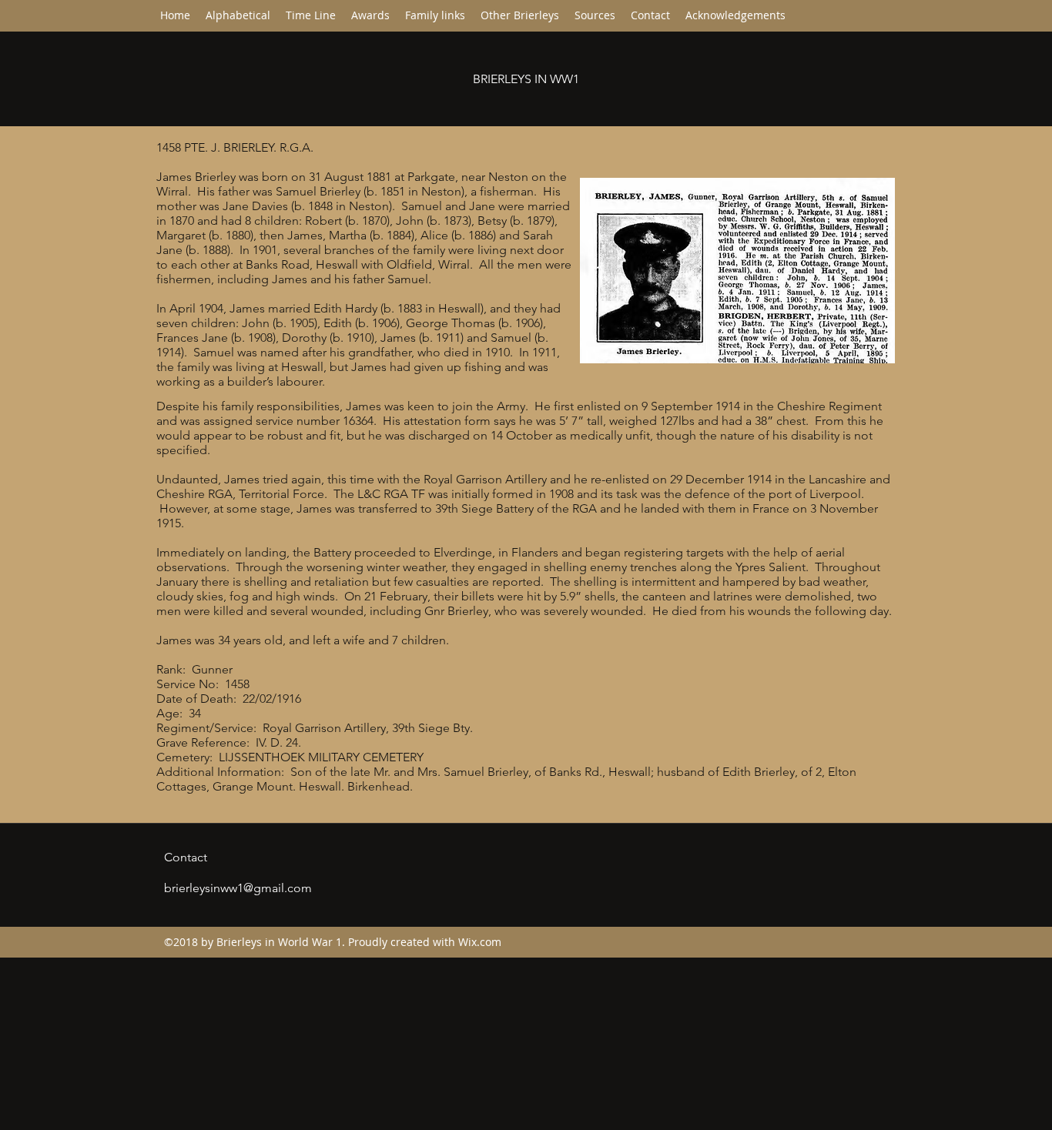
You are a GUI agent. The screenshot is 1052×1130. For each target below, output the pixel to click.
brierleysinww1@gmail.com (238, 888)
